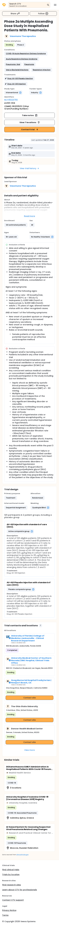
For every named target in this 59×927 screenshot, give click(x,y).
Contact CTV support (13, 900)
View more (29, 750)
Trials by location (10, 874)
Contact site (29, 697)
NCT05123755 (11, 100)
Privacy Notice (9, 910)
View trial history (28, 168)
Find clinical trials (10, 869)
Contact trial (28, 129)
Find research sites (11, 884)
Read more (29, 216)
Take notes (28, 115)
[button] (25, 53)
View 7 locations (27, 122)
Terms (5, 915)
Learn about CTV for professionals (19, 889)
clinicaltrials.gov (22, 855)
